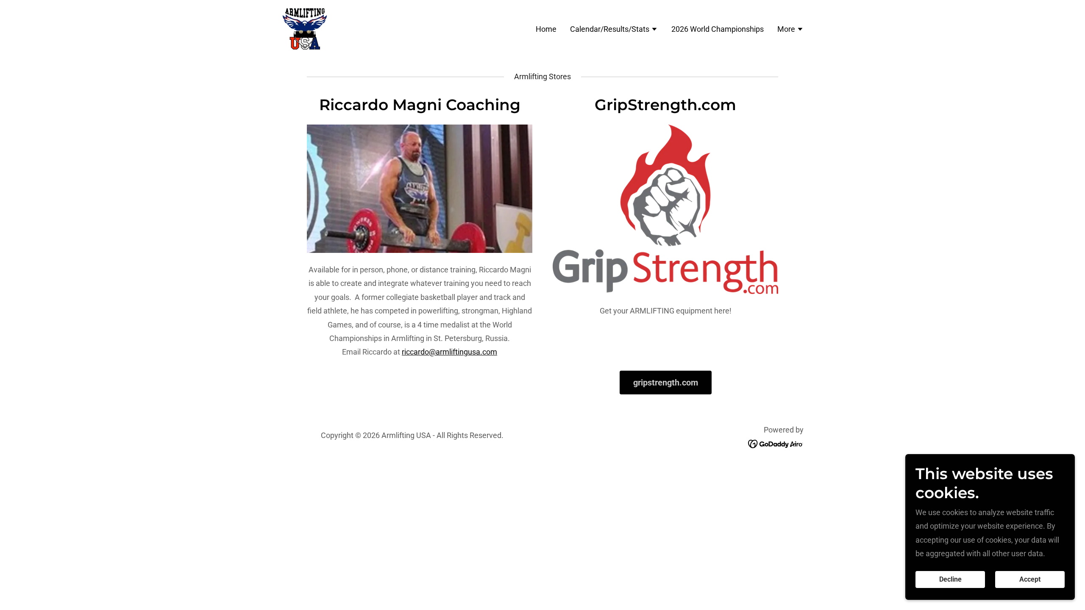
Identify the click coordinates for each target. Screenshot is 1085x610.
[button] (614, 30)
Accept (1029, 580)
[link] (304, 28)
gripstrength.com (665, 382)
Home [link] (546, 29)
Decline (950, 580)
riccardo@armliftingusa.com (449, 351)
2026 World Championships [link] (717, 29)
